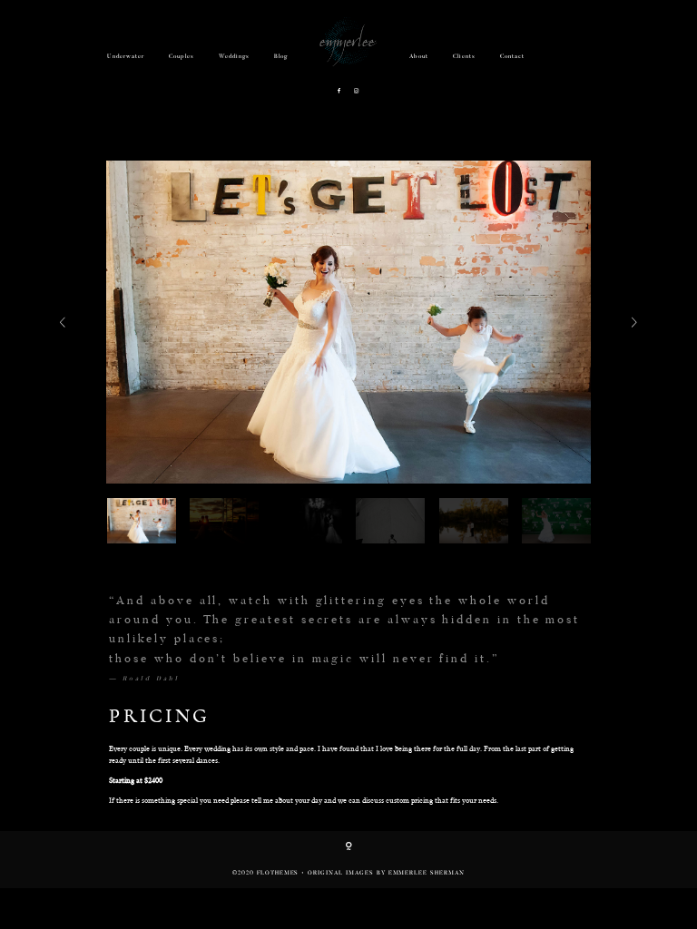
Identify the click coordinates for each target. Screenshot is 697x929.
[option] (348, 322)
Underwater (125, 57)
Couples (181, 57)
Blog (281, 57)
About (418, 57)
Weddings (234, 57)
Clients (464, 57)
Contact (512, 57)
